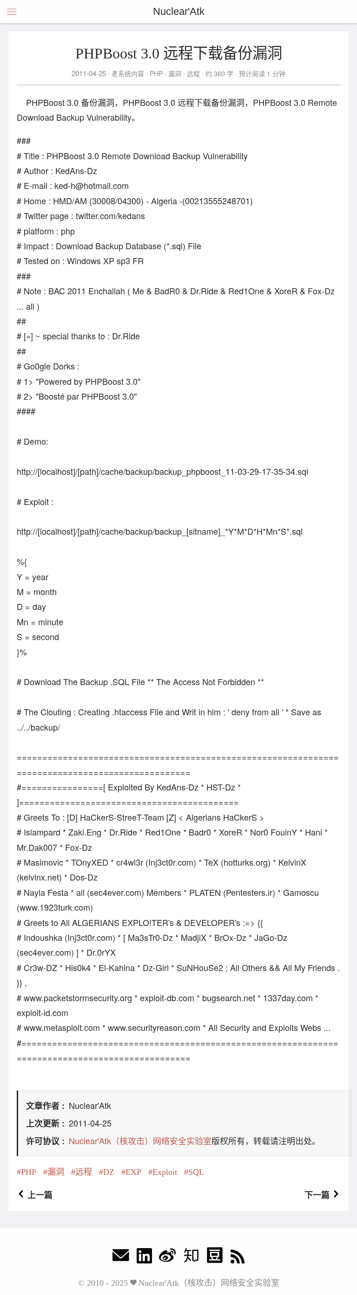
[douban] (214, 1257)
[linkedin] (144, 1257)
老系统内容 (128, 73)
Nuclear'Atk (179, 11)
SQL (196, 1172)
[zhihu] (191, 1257)
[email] (120, 1257)
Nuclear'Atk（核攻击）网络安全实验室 (140, 1140)
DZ (108, 1172)
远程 (193, 73)
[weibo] (167, 1257)
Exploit (164, 1172)
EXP (133, 1172)
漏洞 (174, 73)
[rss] (238, 1257)
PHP (156, 73)
